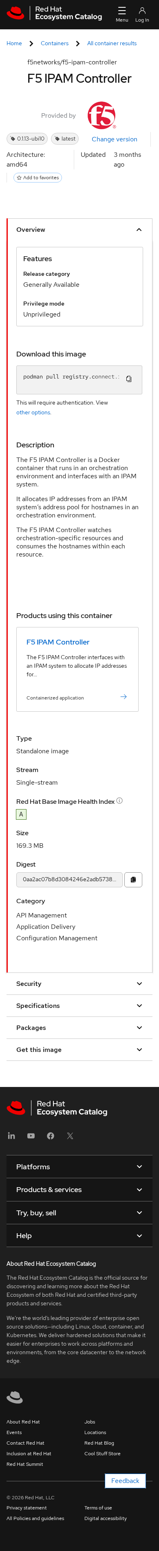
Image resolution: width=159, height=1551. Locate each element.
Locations (95, 1432)
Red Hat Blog (99, 1443)
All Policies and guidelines (35, 1518)
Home (14, 43)
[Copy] (133, 879)
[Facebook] (50, 1138)
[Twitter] (70, 1138)
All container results (112, 43)
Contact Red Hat (25, 1443)
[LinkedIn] (11, 1138)
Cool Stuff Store (102, 1453)
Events (14, 1432)
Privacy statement (27, 1508)
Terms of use (98, 1508)
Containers (54, 43)
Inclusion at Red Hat (29, 1453)
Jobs (89, 1422)
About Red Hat (23, 1422)
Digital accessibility (105, 1518)
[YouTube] (31, 1138)
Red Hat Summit (25, 1464)
